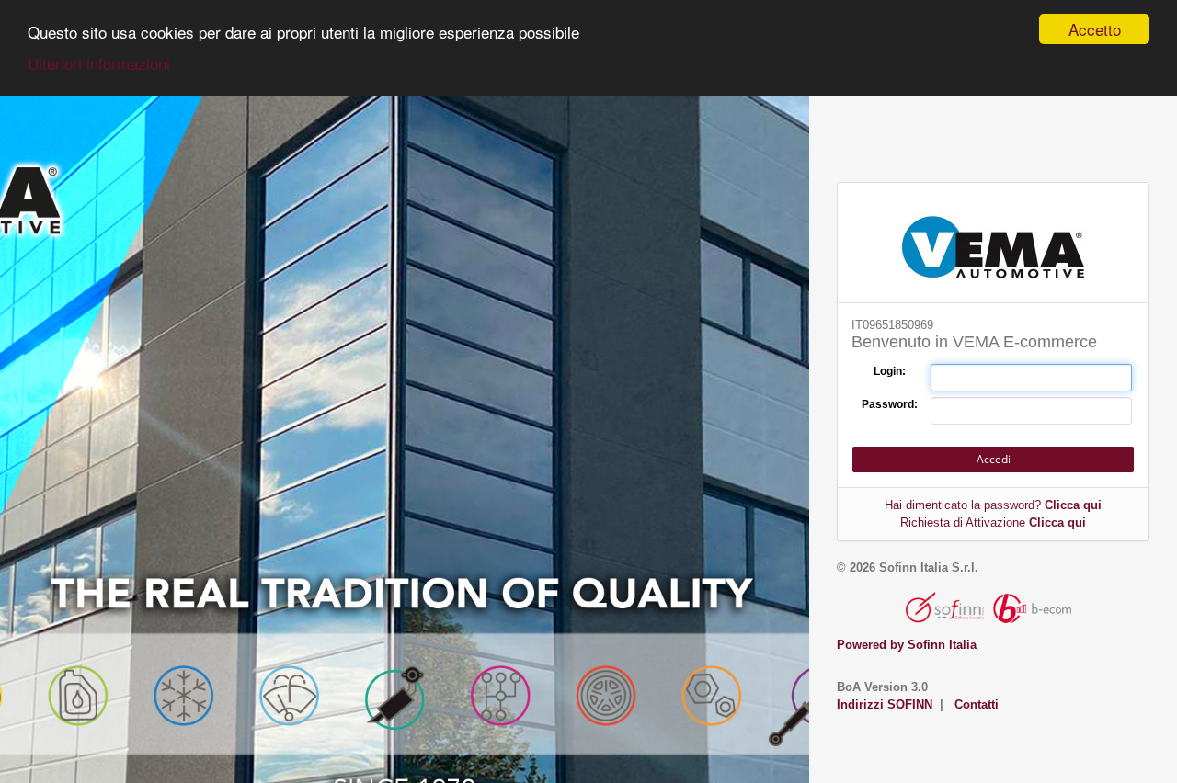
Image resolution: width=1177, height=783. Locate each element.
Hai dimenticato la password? (993, 505)
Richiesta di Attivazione (993, 522)
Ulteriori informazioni (99, 62)
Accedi (994, 459)
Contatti (976, 704)
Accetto (1094, 28)
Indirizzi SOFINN (884, 704)
